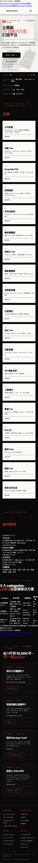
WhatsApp (11, 688)
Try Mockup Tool (14, 755)
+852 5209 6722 (26, 834)
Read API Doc (13, 790)
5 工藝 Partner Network (10, 826)
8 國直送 (23, 823)
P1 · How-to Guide (8, 834)
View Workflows (11, 61)
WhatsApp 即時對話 (26, 841)
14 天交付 (23, 817)
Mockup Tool (24, 844)
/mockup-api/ (11, 784)
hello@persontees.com (14, 715)
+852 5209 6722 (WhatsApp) (16, 682)
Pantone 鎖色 (25, 820)
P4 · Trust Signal (8, 844)
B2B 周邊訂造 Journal (17, 6)
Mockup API (24, 847)
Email (10, 722)
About (2, 3)
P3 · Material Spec (8, 841)
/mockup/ (9, 749)
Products (28, 6)
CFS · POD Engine (8, 817)
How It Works (10, 3)
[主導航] (31, 11)
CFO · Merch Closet (9, 814)
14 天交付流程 (23, 3)
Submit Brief (10, 55)
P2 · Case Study (8, 838)
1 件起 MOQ (24, 814)
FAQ (16, 3)
